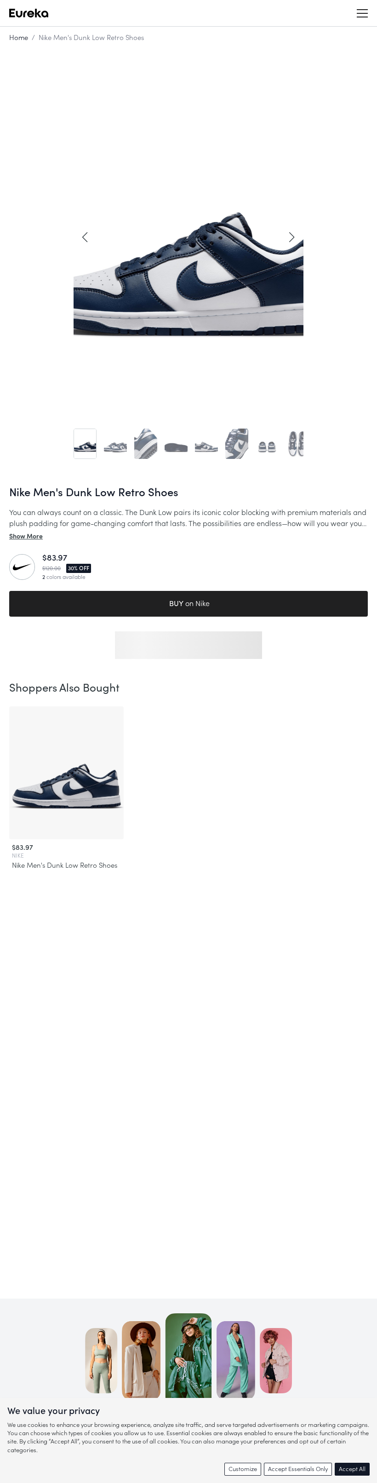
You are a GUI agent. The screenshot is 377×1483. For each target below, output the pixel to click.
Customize (242, 1469)
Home (18, 37)
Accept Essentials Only (298, 1469)
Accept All (352, 1469)
